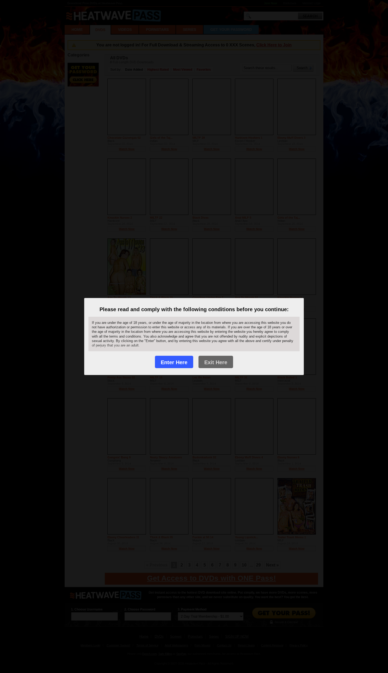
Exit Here (215, 362)
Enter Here (174, 362)
